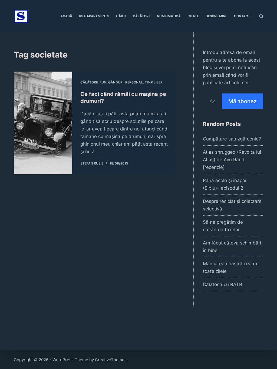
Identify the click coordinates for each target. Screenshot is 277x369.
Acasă (66, 16)
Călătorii (141, 16)
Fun (103, 82)
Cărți (121, 16)
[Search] (261, 16)
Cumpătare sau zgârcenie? (232, 139)
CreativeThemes (111, 359)
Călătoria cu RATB (222, 284)
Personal (134, 82)
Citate (193, 16)
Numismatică (169, 16)
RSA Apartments (94, 16)
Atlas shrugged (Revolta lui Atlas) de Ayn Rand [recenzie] (232, 159)
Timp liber (154, 82)
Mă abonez (242, 101)
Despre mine (216, 16)
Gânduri (115, 82)
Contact (242, 16)
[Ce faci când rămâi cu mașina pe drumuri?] (43, 123)
